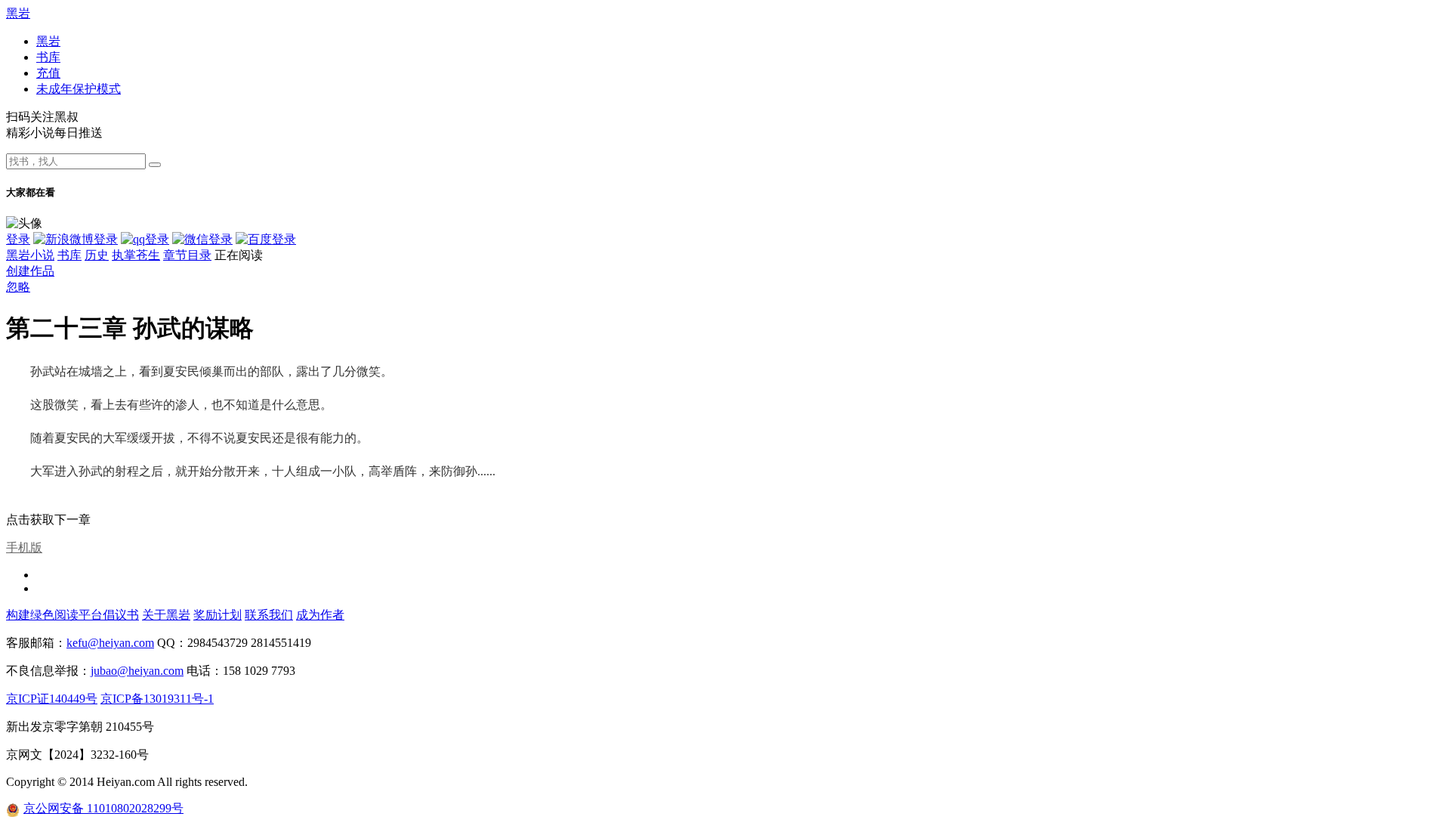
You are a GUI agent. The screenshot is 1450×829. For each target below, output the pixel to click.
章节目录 (187, 255)
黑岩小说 (30, 255)
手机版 (24, 547)
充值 (48, 73)
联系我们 (269, 614)
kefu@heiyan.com (110, 642)
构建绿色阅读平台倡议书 (72, 614)
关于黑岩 (166, 614)
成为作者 (320, 614)
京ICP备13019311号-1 (157, 698)
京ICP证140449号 (51, 698)
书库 (48, 57)
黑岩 (18, 13)
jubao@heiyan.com (137, 670)
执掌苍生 (136, 255)
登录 (18, 239)
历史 (97, 255)
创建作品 (30, 270)
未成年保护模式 (78, 88)
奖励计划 (217, 614)
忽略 (18, 286)
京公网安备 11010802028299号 (103, 808)
